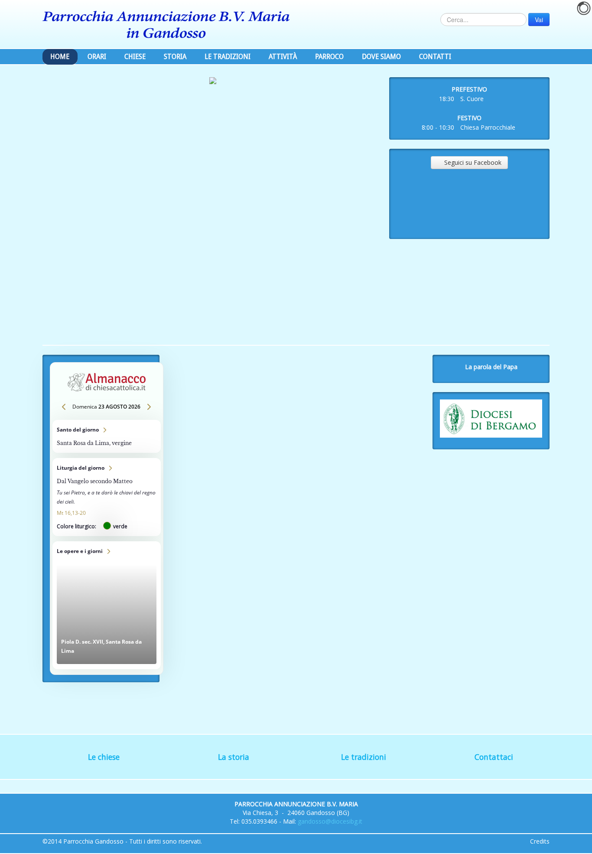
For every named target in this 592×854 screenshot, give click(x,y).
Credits (540, 841)
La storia (233, 757)
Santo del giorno (106, 436)
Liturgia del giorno (106, 497)
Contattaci (494, 757)
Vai (539, 19)
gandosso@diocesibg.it (330, 821)
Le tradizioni (363, 757)
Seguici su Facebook (469, 162)
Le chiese (104, 757)
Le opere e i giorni (106, 605)
